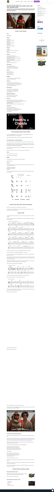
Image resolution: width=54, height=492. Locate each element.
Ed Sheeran (8, 439)
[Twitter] (38, 28)
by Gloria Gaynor (29, 465)
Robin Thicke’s (23, 439)
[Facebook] (38, 22)
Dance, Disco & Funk (9, 4)
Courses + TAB (37, 1)
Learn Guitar (17, 1)
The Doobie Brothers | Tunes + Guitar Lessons (41, 15)
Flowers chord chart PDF (23, 207)
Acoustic (21, 1)
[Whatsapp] (42, 28)
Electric (25, 1)
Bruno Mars (26, 435)
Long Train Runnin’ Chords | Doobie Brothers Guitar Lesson (41, 13)
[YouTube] (40, 22)
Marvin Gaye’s (16, 439)
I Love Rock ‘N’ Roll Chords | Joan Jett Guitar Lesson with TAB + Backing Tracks (41, 9)
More (32, 1)
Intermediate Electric (14, 4)
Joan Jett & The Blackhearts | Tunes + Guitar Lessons (41, 11)
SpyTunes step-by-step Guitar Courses (14, 476)
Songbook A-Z (18, 4)
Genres (29, 1)
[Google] (42, 22)
